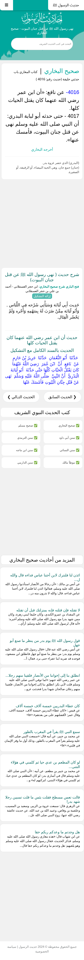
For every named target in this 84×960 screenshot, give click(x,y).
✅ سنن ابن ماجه (26, 450)
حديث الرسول (27, 946)
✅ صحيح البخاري (69, 425)
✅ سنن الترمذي (27, 438)
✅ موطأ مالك (70, 462)
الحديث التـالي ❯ (21, 397)
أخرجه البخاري (42, 149)
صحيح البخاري (61, 71)
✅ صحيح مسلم (27, 425)
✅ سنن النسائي (69, 450)
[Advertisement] (42, 223)
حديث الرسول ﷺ (66, 5)
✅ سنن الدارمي (27, 462)
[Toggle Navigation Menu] (6, 5)
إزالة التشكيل (42, 296)
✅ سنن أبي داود (69, 438)
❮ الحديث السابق (62, 397)
